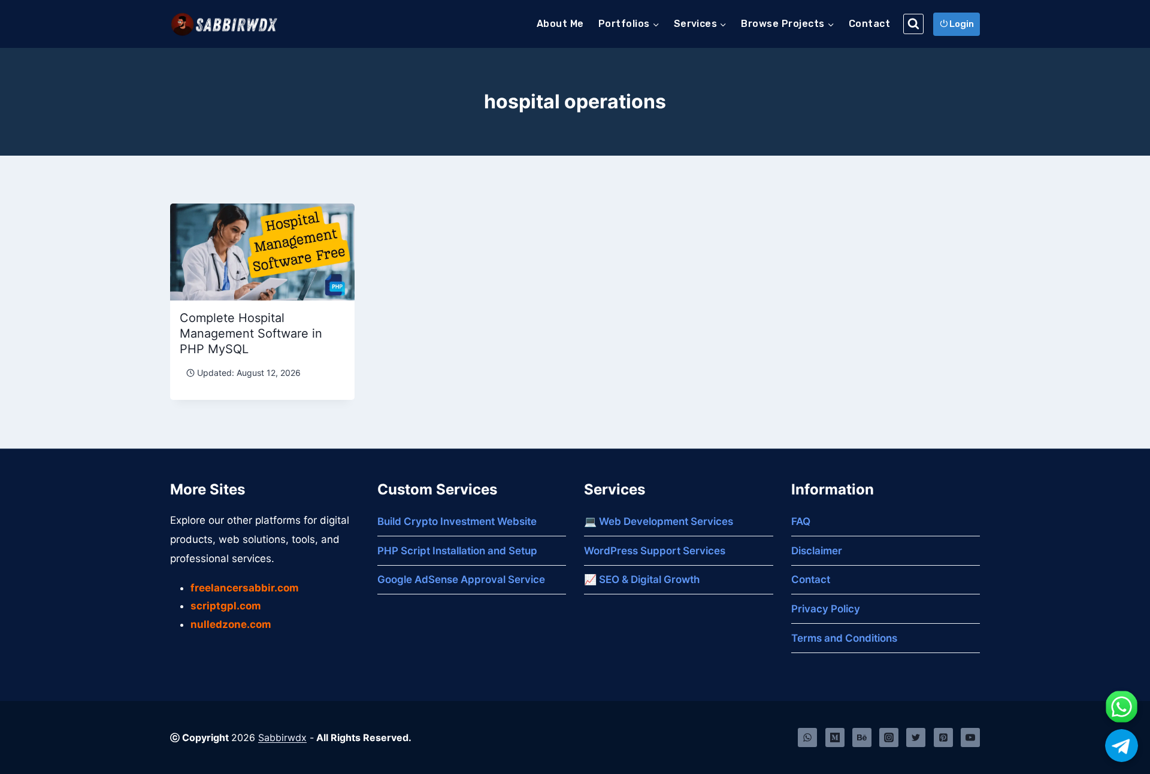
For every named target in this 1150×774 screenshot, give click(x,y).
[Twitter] (915, 737)
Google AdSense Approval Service (461, 579)
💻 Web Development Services (658, 521)
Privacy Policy (825, 609)
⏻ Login (957, 24)
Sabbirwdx (282, 737)
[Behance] (861, 737)
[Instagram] (888, 737)
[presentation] (262, 252)
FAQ (800, 521)
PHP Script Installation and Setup (457, 551)
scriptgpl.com (225, 606)
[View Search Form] (913, 24)
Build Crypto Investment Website (457, 521)
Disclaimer (816, 551)
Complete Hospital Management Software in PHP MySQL (251, 333)
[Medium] (835, 737)
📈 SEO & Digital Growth (642, 579)
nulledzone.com (230, 624)
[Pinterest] (943, 737)
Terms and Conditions (844, 638)
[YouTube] (970, 737)
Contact (869, 23)
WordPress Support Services (654, 551)
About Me (560, 23)
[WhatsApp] (807, 737)
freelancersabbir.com (244, 588)
